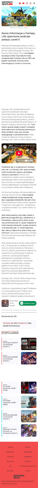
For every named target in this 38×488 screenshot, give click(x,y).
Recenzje (10, 452)
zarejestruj (22, 323)
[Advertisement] (19, 86)
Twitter (28, 447)
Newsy (10, 447)
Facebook (28, 452)
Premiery (10, 461)
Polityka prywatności (27, 466)
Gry (10, 466)
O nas (27, 471)
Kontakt (10, 471)
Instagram (27, 457)
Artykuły (10, 457)
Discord (28, 461)
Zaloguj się (8, 323)
